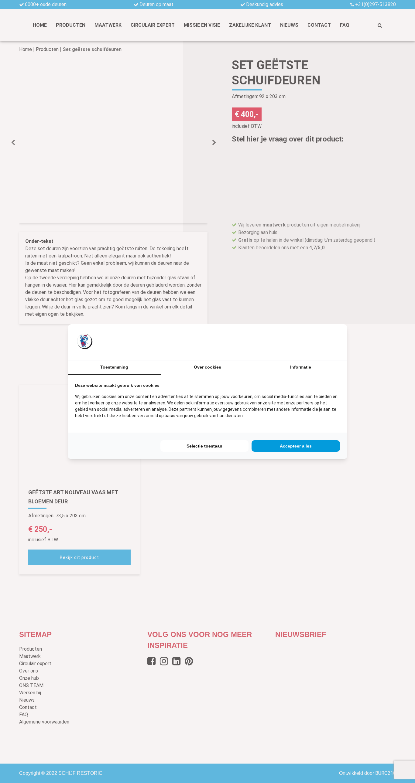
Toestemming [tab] (114, 367)
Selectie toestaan (204, 446)
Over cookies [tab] (207, 367)
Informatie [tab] (300, 367)
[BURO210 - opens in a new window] (317, 342)
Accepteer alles (296, 446)
